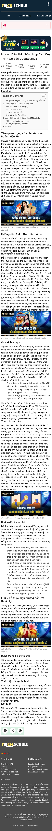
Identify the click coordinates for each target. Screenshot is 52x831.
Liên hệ (4, 766)
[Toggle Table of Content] (42, 96)
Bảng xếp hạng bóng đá (38, 769)
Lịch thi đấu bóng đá (36, 764)
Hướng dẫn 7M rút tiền (17, 115)
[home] (14, 5)
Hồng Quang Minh (9, 66)
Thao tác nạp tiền (16, 112)
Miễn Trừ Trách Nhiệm (10, 774)
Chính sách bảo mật (9, 772)
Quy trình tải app (15, 109)
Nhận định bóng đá (36, 772)
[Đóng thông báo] (47, 25)
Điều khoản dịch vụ (9, 769)
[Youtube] (9, 753)
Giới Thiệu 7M (7, 764)
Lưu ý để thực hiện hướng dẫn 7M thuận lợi (22, 118)
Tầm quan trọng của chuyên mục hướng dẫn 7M (24, 100)
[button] (18, 44)
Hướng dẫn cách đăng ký (18, 107)
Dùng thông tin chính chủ (18, 121)
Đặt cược (25, 47)
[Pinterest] (5, 753)
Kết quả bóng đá (35, 766)
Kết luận (8, 126)
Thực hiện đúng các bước (19, 124)
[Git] (2, 753)
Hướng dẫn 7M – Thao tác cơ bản (19, 104)
